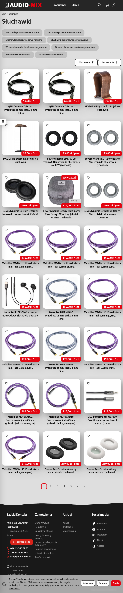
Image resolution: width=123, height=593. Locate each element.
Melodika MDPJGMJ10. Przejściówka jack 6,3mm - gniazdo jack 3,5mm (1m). (61, 420)
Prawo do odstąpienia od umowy (46, 543)
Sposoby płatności (44, 531)
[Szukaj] (99, 5)
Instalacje (68, 527)
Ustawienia (87, 583)
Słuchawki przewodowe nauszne (22, 33)
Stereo (75, 5)
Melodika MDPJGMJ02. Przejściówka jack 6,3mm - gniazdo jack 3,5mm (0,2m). (20, 420)
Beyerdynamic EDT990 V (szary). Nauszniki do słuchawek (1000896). (102, 162)
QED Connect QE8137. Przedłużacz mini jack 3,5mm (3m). (61, 110)
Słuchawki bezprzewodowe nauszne (24, 40)
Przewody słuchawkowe (18, 55)
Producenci (59, 5)
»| (84, 486)
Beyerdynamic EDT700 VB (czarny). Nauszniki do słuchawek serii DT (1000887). (61, 162)
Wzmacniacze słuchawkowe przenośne (75, 47)
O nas (66, 523)
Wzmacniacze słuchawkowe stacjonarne (26, 47)
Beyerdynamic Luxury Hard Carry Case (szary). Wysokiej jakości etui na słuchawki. (61, 214)
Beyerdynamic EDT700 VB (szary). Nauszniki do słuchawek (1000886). (102, 214)
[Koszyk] (107, 5)
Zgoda (116, 583)
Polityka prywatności (45, 549)
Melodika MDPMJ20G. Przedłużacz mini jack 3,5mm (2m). (61, 315)
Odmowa (103, 583)
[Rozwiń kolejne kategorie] (89, 5)
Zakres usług (69, 531)
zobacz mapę (23, 542)
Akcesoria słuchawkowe (51, 55)
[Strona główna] (24, 5)
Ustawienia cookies (44, 553)
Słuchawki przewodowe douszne (64, 33)
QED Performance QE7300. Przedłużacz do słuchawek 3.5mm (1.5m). (102, 420)
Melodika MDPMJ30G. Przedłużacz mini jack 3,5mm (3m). (61, 368)
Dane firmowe (42, 523)
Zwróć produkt (42, 557)
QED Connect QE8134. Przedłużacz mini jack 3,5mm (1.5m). (20, 110)
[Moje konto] (114, 5)
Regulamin (40, 527)
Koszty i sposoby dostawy (43, 536)
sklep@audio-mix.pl (20, 557)
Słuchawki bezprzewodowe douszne (69, 40)
